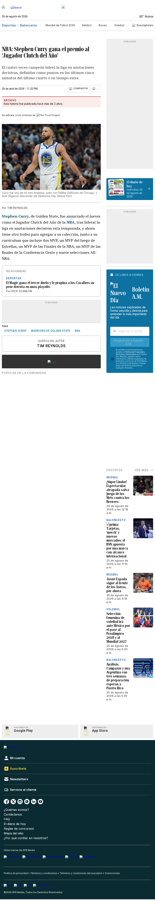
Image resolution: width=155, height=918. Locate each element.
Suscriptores (144, 25)
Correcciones (112, 873)
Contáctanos (13, 814)
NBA (71, 222)
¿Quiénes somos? (16, 810)
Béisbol (86, 25)
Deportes (9, 25)
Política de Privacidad (134, 352)
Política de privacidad (16, 873)
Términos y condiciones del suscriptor (81, 873)
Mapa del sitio (13, 833)
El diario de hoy (15, 824)
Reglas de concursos (19, 828)
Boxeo (103, 25)
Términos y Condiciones (126, 354)
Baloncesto (28, 25)
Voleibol (119, 25)
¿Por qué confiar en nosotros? (26, 838)
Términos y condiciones (43, 873)
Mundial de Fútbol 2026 (60, 25)
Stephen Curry (15, 216)
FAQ (7, 819)
